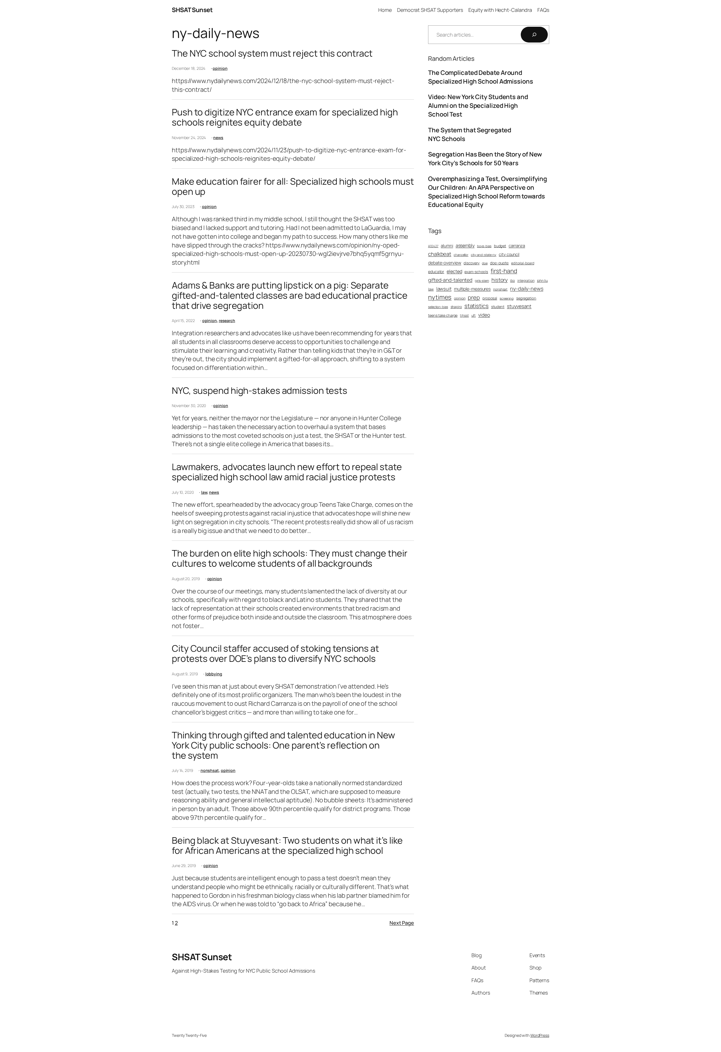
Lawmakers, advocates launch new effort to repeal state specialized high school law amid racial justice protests (287, 472)
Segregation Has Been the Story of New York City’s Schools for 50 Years (485, 158)
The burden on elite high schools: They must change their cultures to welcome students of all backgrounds (289, 558)
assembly (465, 245)
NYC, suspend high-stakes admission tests (259, 390)
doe (485, 263)
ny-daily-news (526, 288)
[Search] (534, 35)
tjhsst (464, 315)
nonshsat (210, 770)
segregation (526, 298)
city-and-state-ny (483, 255)
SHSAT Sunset (192, 10)
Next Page (402, 922)
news (218, 137)
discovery (471, 262)
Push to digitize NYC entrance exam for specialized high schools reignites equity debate (285, 117)
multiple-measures (472, 289)
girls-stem (482, 280)
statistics (476, 306)
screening (507, 298)
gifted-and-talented (450, 279)
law (204, 492)
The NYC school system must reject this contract (272, 53)
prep (474, 297)
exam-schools (476, 271)
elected (454, 271)
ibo (512, 280)
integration (526, 280)
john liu (542, 280)
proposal (489, 298)
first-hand (504, 271)
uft (473, 315)
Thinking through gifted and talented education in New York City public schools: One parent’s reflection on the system (283, 745)
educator (436, 271)
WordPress (539, 1035)
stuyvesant (519, 306)
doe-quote (499, 262)
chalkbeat (439, 254)
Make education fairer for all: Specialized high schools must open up (293, 186)
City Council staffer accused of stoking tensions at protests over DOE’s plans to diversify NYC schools (275, 653)
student (497, 306)
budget (500, 245)
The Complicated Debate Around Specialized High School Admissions (480, 77)
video (484, 315)
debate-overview (444, 263)
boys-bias (484, 246)
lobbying (213, 673)
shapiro (456, 307)
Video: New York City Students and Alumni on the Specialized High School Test (478, 106)
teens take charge (442, 315)
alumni (447, 246)
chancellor (461, 255)
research (227, 320)
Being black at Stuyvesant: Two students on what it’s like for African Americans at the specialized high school (287, 845)
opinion (220, 68)
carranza (517, 246)
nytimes (439, 297)
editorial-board (522, 263)
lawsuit (443, 288)
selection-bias (438, 307)
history (499, 279)
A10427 (433, 246)
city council (509, 254)
